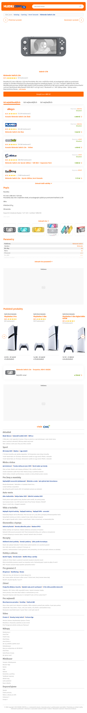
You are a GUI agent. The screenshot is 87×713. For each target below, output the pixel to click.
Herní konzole (33, 15)
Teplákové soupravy (8, 676)
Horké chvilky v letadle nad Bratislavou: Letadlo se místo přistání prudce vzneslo (25, 474)
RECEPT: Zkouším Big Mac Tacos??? (12, 580)
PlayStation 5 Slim (39, 316)
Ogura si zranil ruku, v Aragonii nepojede (14, 504)
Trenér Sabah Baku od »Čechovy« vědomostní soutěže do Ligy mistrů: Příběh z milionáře (27, 456)
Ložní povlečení (7, 681)
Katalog (16, 15)
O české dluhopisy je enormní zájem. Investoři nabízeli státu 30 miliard (22, 534)
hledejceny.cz (6, 632)
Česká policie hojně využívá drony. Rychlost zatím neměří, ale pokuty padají (24, 499)
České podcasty (7, 692)
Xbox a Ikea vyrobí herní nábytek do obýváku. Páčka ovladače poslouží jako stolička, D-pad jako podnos (32, 605)
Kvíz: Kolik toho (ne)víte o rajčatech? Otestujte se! (16, 547)
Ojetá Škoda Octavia (8, 653)
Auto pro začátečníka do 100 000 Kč (12, 648)
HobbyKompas (7, 646)
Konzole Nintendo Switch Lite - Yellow (19, 147)
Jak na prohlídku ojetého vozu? (11, 644)
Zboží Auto (6, 650)
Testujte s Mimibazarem (9, 662)
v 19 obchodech (38, 359)
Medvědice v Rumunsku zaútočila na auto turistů (16, 623)
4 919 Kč (77, 147)
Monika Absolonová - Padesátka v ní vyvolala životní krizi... (19, 484)
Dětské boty (6, 678)
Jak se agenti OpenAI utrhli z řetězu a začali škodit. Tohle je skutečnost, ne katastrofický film (28, 519)
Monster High (6, 665)
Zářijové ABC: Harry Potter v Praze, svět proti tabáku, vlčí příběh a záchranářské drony (26, 608)
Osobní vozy (6, 637)
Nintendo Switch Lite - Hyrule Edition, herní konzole (24, 178)
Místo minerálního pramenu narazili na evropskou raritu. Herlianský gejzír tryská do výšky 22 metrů (30, 562)
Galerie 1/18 (43, 71)
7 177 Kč (77, 178)
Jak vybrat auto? (7, 655)
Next (83, 336)
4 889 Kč (77, 117)
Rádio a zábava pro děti (9, 695)
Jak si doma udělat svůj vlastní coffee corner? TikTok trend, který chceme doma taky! (26, 577)
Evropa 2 (5, 699)
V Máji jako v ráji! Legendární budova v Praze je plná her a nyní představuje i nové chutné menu (29, 439)
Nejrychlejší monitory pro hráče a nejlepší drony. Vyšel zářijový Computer (23, 517)
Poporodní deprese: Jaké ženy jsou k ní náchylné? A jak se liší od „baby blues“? (25, 595)
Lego (4, 669)
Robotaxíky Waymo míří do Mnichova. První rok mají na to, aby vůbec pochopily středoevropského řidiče (32, 515)
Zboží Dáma (6, 639)
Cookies (49, 709)
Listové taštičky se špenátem (11, 487)
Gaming (24, 15)
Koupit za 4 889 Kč (43, 94)
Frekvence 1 (6, 697)
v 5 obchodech (9, 359)
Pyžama (5, 672)
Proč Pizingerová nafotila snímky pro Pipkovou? (16, 625)
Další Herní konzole (10, 314)
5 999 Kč (77, 163)
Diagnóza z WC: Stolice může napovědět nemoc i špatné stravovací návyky (23, 590)
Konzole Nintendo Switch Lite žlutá (17, 116)
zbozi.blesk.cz (7, 641)
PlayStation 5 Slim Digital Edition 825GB (74, 317)
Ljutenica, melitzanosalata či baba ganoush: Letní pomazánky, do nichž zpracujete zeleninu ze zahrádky (31, 549)
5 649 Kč (77, 132)
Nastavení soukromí (58, 709)
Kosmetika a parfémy (8, 674)
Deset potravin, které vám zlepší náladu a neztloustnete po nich (20, 592)
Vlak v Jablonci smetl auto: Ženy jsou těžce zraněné (17, 444)
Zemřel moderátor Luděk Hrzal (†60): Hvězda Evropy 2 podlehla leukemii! (23, 472)
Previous (4, 336)
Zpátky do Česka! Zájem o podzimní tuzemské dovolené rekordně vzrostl (23, 560)
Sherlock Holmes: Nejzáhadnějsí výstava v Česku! (16, 620)
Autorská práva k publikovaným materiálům (54, 707)
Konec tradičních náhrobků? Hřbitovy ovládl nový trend (18, 441)
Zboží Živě (5, 634)
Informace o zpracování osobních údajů (35, 709)
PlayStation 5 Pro (10, 316)
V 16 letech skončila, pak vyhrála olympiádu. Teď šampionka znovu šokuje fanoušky (26, 454)
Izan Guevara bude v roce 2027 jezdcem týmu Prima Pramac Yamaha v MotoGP (24, 502)
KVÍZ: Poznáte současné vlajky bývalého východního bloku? (19, 565)
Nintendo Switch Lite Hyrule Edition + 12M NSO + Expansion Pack (28, 163)
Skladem (79, 111)
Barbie (4, 667)
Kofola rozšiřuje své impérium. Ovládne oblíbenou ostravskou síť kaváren (23, 530)
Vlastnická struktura (70, 709)
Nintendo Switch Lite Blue (14, 132)
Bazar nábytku (7, 683)
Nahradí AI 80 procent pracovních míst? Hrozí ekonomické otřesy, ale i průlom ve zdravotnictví (29, 532)
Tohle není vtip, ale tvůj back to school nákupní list (17, 575)
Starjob (5, 690)
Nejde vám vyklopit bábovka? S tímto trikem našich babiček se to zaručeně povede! (26, 545)
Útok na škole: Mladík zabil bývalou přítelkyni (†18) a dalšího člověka (22, 469)
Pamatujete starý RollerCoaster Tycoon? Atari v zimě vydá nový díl (21, 610)
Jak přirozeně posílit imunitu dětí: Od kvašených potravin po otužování (22, 489)
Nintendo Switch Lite (12, 75)
